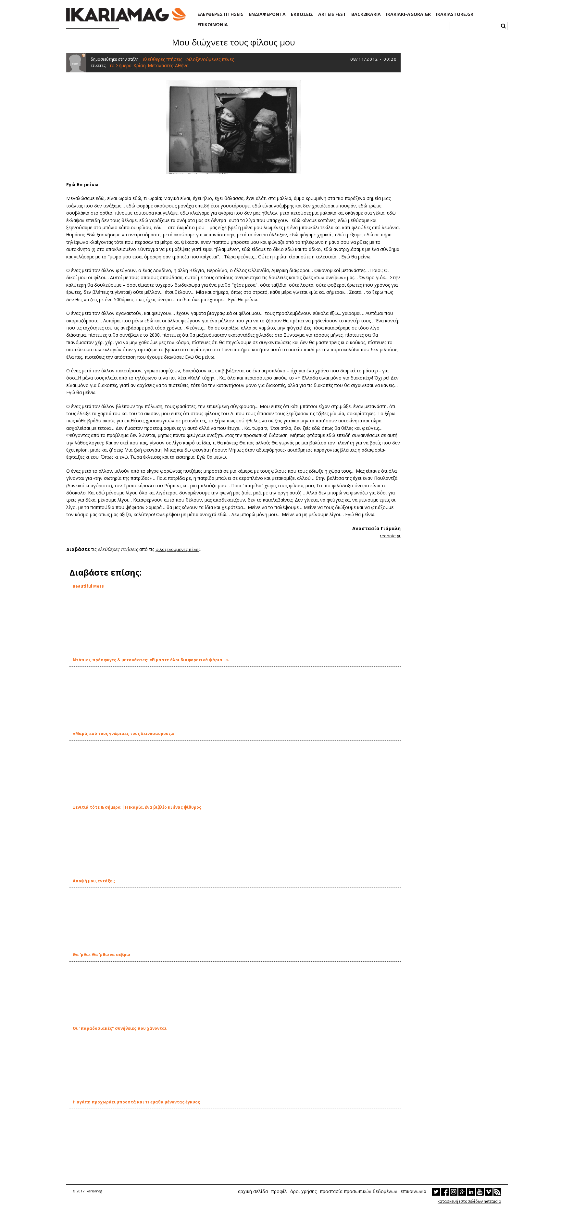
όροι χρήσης (303, 1191)
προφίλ (279, 1191)
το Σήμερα (120, 65)
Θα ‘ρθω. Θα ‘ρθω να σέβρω (101, 954)
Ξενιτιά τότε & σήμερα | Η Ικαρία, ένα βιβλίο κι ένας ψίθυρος (137, 807)
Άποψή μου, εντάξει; (94, 881)
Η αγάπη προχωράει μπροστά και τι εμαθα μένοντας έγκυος (136, 1102)
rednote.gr (390, 536)
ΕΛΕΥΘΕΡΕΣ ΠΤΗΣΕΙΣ (220, 14)
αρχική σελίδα (253, 1191)
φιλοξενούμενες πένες (209, 59)
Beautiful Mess (88, 586)
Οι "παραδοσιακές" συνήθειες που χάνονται (120, 1028)
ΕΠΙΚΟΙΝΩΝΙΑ (212, 24)
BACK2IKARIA (366, 14)
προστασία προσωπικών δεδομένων (358, 1191)
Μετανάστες (160, 65)
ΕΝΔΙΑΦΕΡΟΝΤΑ (267, 14)
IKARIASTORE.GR (454, 14)
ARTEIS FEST (332, 14)
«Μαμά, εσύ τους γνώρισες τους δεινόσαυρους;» (124, 733)
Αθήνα (182, 65)
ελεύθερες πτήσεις (162, 59)
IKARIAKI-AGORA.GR (408, 14)
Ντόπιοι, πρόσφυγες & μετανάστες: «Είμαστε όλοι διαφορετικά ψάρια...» (151, 660)
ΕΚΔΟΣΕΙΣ (302, 14)
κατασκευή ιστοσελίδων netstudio (469, 1201)
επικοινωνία (413, 1191)
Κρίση (139, 65)
